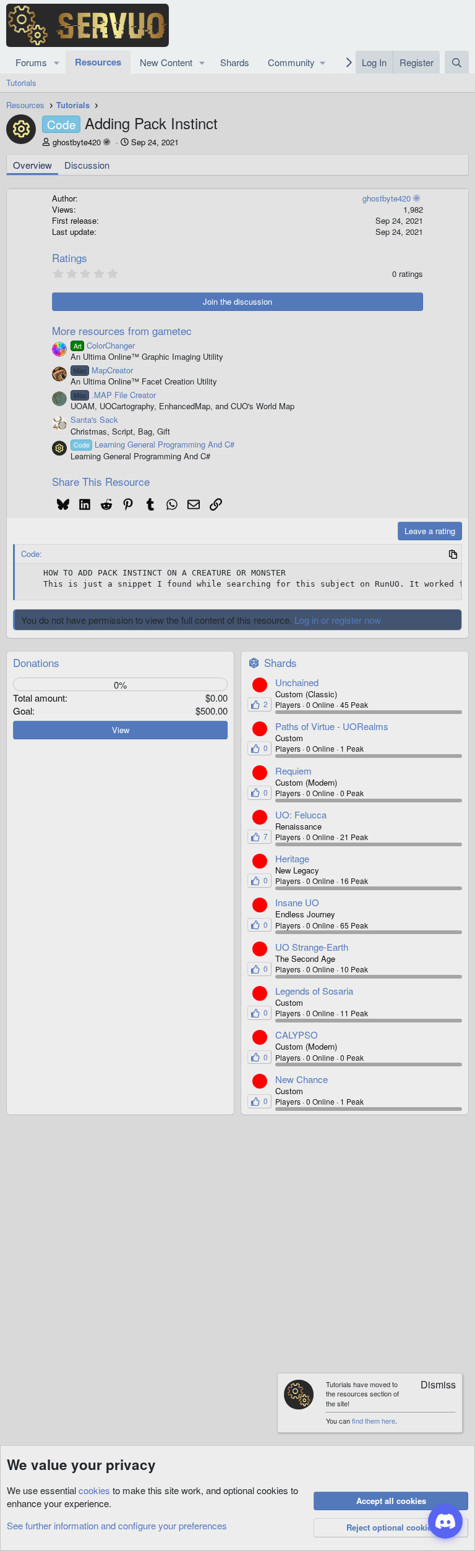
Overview (32, 164)
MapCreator (103, 370)
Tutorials (21, 82)
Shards (234, 62)
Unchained (297, 682)
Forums (31, 62)
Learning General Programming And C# (154, 444)
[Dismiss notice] (432, 1386)
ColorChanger (104, 345)
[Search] (457, 62)
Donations (36, 662)
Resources (98, 62)
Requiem (293, 770)
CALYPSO (296, 1034)
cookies (94, 1490)
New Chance (301, 1079)
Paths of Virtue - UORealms (331, 726)
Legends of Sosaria (314, 990)
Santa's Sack (94, 419)
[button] (57, 62)
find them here (373, 1421)
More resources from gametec (122, 330)
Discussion (86, 164)
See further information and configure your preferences (117, 1525)
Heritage (292, 858)
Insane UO (297, 902)
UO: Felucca (301, 814)
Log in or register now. (338, 619)
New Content (166, 62)
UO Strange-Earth (311, 946)
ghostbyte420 (77, 142)
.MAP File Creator (115, 395)
